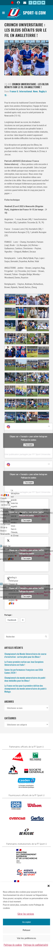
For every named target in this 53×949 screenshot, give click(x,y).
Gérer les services (26, 914)
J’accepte (28, 445)
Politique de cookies (13, 945)
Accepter (26, 922)
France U (14, 91)
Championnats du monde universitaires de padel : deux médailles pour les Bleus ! (25, 679)
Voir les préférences (26, 938)
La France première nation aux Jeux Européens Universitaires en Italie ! (23, 663)
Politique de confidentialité (35, 945)
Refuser (26, 930)
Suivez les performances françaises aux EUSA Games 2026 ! (23, 671)
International (25, 91)
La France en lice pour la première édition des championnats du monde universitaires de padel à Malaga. (25, 688)
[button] (48, 885)
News (35, 91)
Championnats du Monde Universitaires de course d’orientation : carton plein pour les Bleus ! (25, 655)
